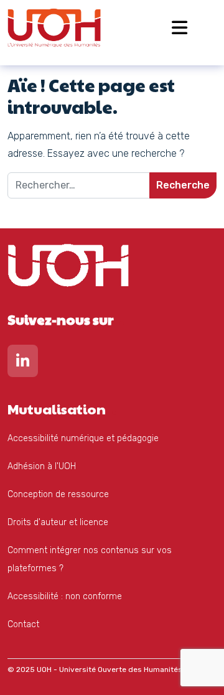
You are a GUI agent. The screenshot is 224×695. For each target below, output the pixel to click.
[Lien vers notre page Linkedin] (22, 363)
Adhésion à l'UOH (41, 466)
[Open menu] (179, 27)
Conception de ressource (58, 494)
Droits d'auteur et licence (57, 522)
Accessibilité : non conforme (64, 596)
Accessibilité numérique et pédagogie (83, 438)
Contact (23, 624)
